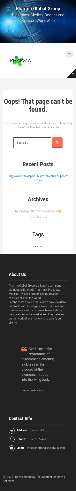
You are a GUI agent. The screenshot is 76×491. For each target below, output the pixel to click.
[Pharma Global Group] (20, 60)
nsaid (35, 246)
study (40, 246)
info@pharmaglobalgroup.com (46, 447)
